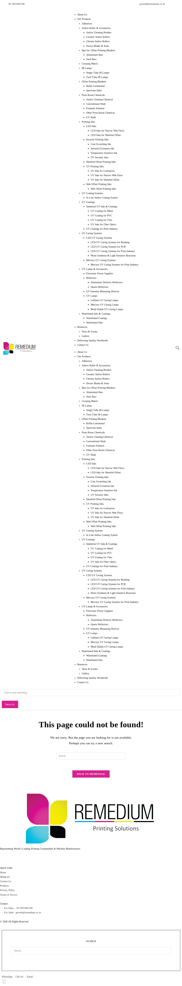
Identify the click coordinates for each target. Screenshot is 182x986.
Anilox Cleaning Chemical (99, 99)
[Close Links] (8, 982)
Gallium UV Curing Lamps (104, 300)
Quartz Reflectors (99, 287)
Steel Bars (91, 59)
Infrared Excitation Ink (102, 148)
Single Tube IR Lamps (97, 72)
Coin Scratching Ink (101, 144)
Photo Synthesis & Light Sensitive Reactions (113, 255)
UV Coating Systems (92, 193)
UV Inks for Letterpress (103, 171)
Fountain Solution (95, 108)
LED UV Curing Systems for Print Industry (113, 251)
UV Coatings (88, 202)
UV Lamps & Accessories (95, 269)
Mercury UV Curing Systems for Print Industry (114, 264)
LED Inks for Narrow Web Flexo (107, 130)
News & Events (89, 331)
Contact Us (82, 345)
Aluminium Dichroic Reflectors (106, 282)
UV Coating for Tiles (101, 220)
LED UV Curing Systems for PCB (108, 246)
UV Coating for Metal (102, 211)
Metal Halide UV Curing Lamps (107, 309)
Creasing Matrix (90, 63)
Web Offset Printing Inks (98, 184)
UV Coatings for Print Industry (102, 229)
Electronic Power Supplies (99, 273)
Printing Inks (88, 122)
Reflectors (91, 278)
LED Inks (91, 126)
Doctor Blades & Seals (97, 46)
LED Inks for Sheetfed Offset (106, 135)
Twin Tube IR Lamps (97, 77)
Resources (82, 327)
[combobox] (91, 692)
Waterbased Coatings (96, 318)
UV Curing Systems (92, 233)
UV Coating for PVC (101, 215)
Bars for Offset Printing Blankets (98, 50)
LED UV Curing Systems (99, 238)
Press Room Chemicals (93, 95)
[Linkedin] (14, 855)
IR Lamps (87, 68)
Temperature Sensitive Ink (104, 153)
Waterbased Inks (94, 322)
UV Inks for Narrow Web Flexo (107, 175)
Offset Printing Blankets (94, 81)
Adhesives (87, 23)
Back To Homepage (91, 774)
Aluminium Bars (94, 55)
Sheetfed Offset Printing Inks (101, 162)
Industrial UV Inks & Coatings (101, 206)
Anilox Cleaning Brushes (98, 32)
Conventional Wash (96, 104)
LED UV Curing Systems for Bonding (110, 242)
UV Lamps (91, 296)
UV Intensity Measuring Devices (102, 291)
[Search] (15, 958)
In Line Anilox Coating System (102, 197)
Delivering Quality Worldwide (92, 340)
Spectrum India (94, 90)
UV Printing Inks (95, 166)
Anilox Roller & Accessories (96, 28)
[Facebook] (4, 855)
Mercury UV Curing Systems (101, 260)
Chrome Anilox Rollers (97, 41)
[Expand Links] (4, 981)
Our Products (84, 19)
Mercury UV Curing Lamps (105, 304)
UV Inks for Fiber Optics (103, 224)
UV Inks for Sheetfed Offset (105, 179)
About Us (82, 14)
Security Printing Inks (97, 139)
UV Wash (91, 117)
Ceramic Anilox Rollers (98, 37)
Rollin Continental (95, 86)
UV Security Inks (99, 157)
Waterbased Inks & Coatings (96, 313)
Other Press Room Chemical (100, 112)
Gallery (85, 336)
